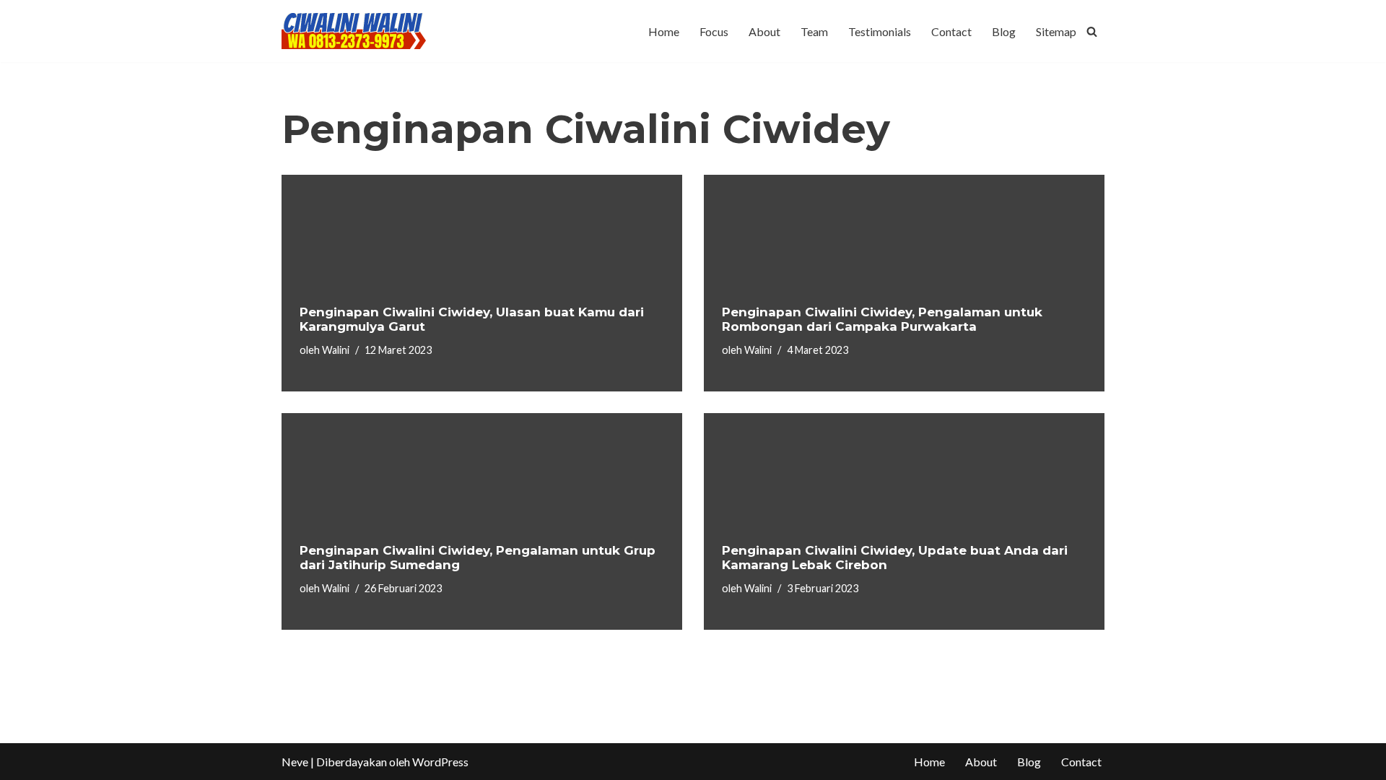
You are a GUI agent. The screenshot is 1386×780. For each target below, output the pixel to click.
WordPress (440, 761)
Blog (1004, 31)
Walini (335, 350)
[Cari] (1091, 31)
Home (663, 31)
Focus (713, 31)
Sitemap (1056, 31)
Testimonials (879, 31)
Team (814, 31)
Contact (951, 31)
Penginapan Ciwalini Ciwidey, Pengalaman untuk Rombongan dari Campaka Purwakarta (882, 319)
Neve (295, 761)
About (764, 31)
